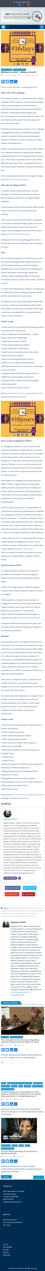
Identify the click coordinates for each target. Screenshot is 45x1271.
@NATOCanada (13, 234)
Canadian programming (19, 179)
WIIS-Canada (28, 549)
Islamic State (38, 1083)
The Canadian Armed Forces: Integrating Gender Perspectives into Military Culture (20, 1041)
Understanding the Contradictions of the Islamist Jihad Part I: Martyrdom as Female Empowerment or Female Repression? (21, 1094)
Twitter (13, 393)
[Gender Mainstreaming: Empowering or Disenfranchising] (22, 1130)
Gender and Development (35, 911)
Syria (20, 1086)
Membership (7, 1247)
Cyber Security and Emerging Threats (19, 1083)
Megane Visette (22, 75)
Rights (27, 1145)
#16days (11, 908)
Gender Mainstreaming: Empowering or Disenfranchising (19, 1152)
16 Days (23, 908)
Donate (5, 1250)
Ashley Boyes (6, 1145)
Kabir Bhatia (6, 1086)
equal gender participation (10, 911)
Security (14, 1086)
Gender (22, 911)
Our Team (7, 1225)
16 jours (40, 908)
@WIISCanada (24, 234)
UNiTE (33, 129)
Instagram (28, 393)
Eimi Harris (5, 1037)
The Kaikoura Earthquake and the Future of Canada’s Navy (39, 1177)
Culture (14, 1145)
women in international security (19, 913)
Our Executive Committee (12, 1222)
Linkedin (39, 393)
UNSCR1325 (4, 913)
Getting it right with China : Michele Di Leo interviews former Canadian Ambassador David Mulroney (8, 1177)
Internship (6, 1255)
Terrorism (27, 1086)
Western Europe (37, 1086)
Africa (3, 1083)
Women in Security (19, 70)
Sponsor (6, 1252)
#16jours (18, 908)
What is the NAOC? (10, 1220)
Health (21, 1145)
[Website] (19, 878)
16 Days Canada (32, 908)
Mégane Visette (6, 70)
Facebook (20, 393)
